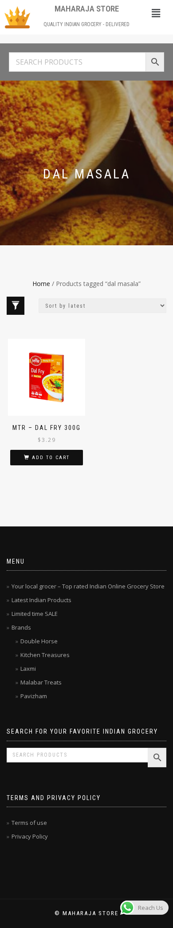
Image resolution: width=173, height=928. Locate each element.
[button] (156, 12)
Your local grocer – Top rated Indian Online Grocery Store (88, 586)
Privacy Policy (30, 836)
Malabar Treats (41, 682)
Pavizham (33, 696)
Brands (21, 627)
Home (41, 283)
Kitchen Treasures (45, 655)
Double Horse (39, 641)
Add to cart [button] (51, 457)
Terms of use (29, 823)
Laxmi (28, 669)
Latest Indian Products (41, 600)
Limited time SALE (35, 614)
